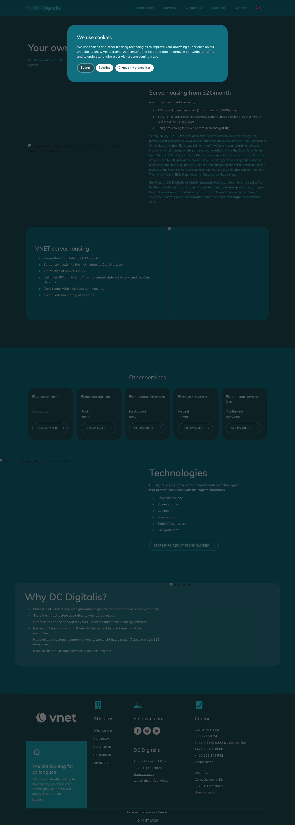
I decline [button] (104, 67)
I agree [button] (86, 67)
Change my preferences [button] (135, 67)
